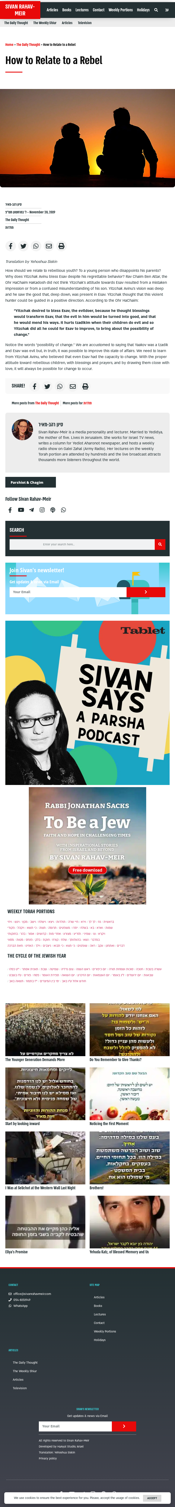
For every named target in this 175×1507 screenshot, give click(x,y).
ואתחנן (110, 946)
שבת (44, 969)
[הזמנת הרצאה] (87, 703)
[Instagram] (42, 509)
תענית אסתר (30, 969)
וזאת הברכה (15, 946)
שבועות (148, 975)
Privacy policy (48, 1458)
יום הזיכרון (83, 975)
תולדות (9, 227)
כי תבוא (58, 946)
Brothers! (97, 1188)
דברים (121, 946)
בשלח (84, 928)
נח (99, 922)
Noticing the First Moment (109, 1124)
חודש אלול (79, 981)
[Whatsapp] (63, 509)
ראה (92, 946)
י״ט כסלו (14, 969)
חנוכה (139, 969)
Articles (52, 10)
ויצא (51, 922)
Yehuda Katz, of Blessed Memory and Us (119, 1252)
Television (85, 22)
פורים (27, 975)
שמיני (86, 934)
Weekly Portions (121, 10)
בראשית (109, 922)
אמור (31, 934)
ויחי (9, 922)
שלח (64, 940)
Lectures (82, 10)
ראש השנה (83, 969)
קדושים (41, 934)
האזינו (29, 946)
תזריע (77, 934)
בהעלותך (75, 940)
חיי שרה (73, 922)
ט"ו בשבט (15, 975)
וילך (38, 946)
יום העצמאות (101, 975)
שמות (109, 928)
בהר (22, 934)
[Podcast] (52, 509)
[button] (156, 10)
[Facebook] (10, 509)
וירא (83, 922)
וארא (100, 928)
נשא (86, 940)
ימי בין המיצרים (49, 981)
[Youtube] (20, 509)
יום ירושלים (134, 975)
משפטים (64, 928)
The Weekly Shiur (45, 22)
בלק (37, 940)
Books (66, 10)
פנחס (29, 940)
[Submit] (146, 592)
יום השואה (68, 975)
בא (92, 928)
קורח (55, 940)
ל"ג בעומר (118, 975)
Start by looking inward (22, 1124)
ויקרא (101, 934)
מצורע (67, 934)
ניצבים (47, 946)
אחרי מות (55, 934)
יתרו (75, 928)
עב (167, 10)
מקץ (25, 922)
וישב (33, 922)
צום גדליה (67, 969)
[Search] (160, 544)
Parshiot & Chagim (27, 482)
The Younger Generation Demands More (35, 1060)
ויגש (17, 922)
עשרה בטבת (154, 969)
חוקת (46, 940)
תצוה (42, 928)
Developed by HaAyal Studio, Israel (61, 1447)
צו (94, 934)
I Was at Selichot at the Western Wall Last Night (40, 1188)
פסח (36, 975)
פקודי (11, 928)
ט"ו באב (67, 981)
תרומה (52, 928)
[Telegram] (31, 509)
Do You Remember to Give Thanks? (115, 1060)
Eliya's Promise (16, 1252)
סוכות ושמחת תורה (121, 969)
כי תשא (31, 928)
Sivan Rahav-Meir (20, 10)
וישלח (42, 922)
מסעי (10, 940)
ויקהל (20, 928)
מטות (19, 940)
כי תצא (70, 946)
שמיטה (54, 969)
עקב (100, 946)
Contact (98, 10)
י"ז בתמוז (31, 981)
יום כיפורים (99, 969)
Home (9, 44)
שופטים (82, 946)
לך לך (92, 922)
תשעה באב (16, 981)
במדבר (95, 940)
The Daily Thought (16, 22)
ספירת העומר (50, 975)
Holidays (143, 10)
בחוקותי (12, 934)
